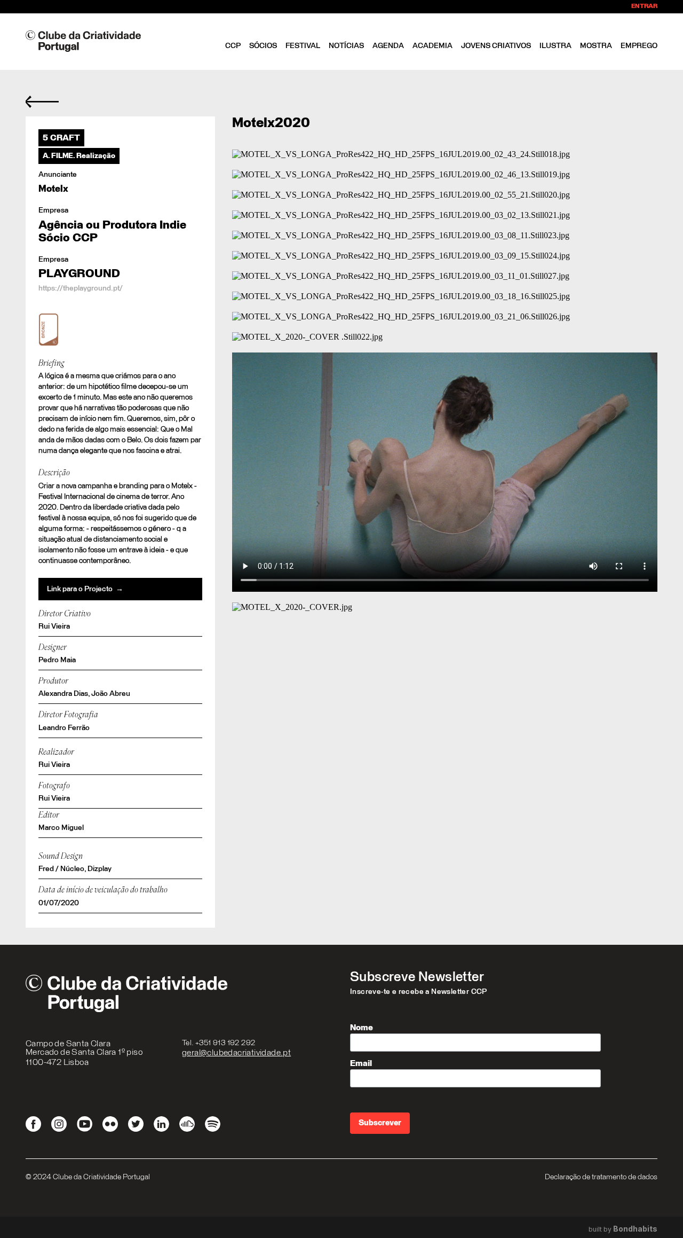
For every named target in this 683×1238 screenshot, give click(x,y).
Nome (361, 1027)
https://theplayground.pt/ (80, 288)
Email (361, 1063)
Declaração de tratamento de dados (601, 1177)
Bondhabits (635, 1229)
